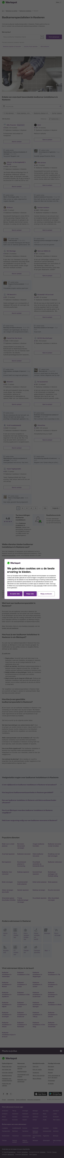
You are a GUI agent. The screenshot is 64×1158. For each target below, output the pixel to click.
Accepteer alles (15, 594)
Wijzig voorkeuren (46, 594)
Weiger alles (30, 594)
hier (54, 584)
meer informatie (38, 586)
